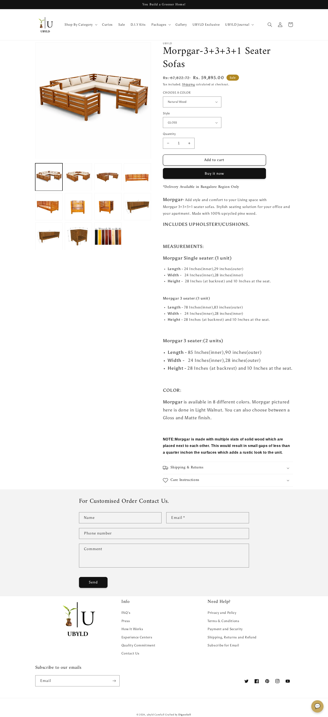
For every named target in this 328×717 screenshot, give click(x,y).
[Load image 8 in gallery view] (137, 206)
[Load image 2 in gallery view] (78, 177)
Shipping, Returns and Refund (232, 637)
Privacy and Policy (222, 613)
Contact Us (130, 653)
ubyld (150, 714)
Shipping (188, 84)
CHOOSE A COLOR (177, 92)
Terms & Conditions (223, 621)
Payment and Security (225, 629)
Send (93, 582)
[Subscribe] (114, 680)
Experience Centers (136, 637)
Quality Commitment (138, 645)
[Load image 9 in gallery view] (48, 236)
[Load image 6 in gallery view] (78, 206)
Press (125, 621)
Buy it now (214, 173)
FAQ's (126, 613)
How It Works (132, 629)
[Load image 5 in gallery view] (48, 206)
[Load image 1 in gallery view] (48, 177)
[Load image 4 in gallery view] (137, 177)
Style (166, 113)
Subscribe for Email (223, 645)
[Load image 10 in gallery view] (78, 236)
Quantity (169, 134)
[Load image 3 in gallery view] (108, 177)
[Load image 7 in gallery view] (108, 206)
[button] (80, 24)
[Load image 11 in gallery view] (108, 236)
